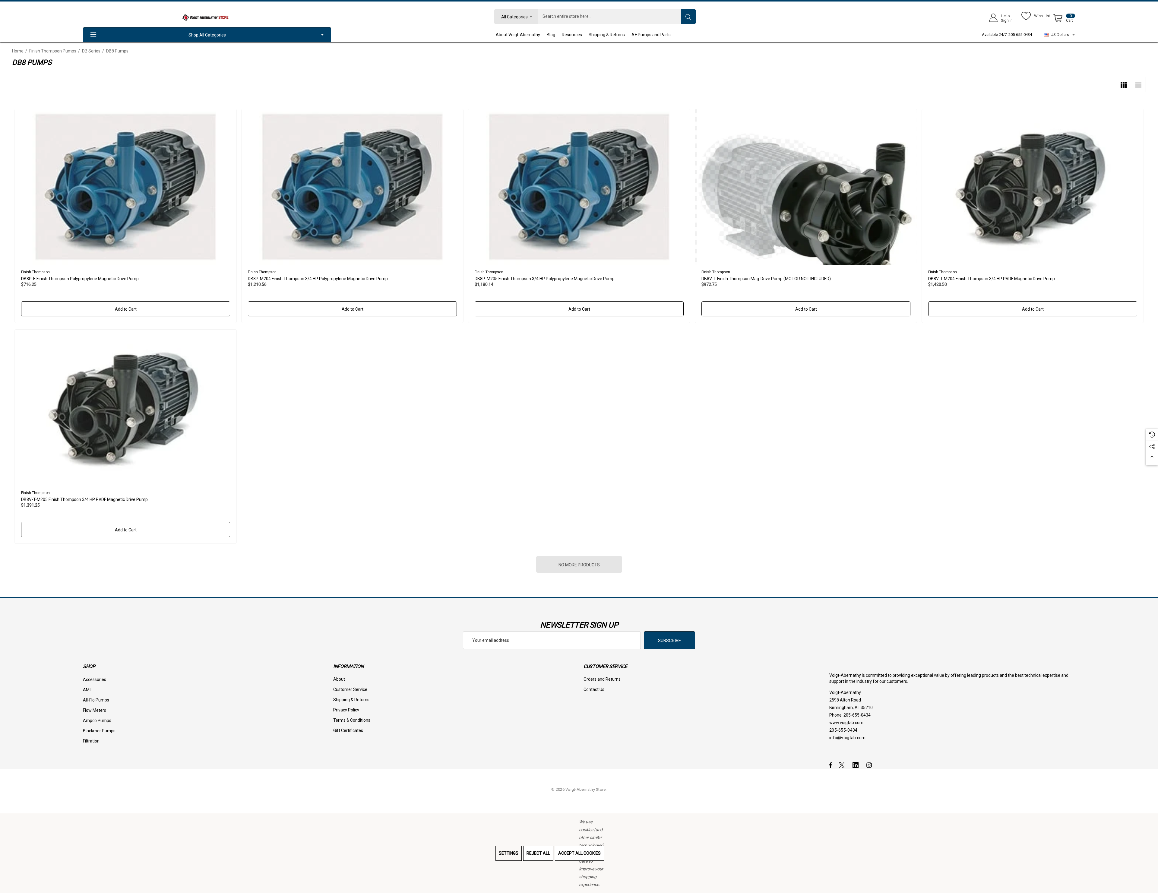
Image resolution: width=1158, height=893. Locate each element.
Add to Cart (125, 309)
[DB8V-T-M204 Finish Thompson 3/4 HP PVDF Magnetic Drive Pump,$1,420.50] (1033, 187)
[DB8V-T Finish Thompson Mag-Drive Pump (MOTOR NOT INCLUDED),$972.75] (806, 187)
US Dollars (1059, 34)
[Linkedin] (857, 765)
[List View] (1138, 84)
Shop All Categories (207, 35)
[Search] (688, 16)
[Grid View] (1123, 84)
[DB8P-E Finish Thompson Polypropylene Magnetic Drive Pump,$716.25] (125, 187)
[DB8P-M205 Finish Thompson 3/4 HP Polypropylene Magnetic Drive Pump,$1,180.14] (579, 187)
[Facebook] (830, 765)
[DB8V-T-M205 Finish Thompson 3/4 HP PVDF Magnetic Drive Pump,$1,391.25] (125, 408)
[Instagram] (870, 765)
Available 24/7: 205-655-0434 (1007, 34)
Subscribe (669, 640)
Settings (508, 853)
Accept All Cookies (579, 853)
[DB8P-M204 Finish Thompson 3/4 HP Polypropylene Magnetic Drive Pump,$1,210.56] (352, 187)
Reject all (538, 853)
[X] (843, 765)
